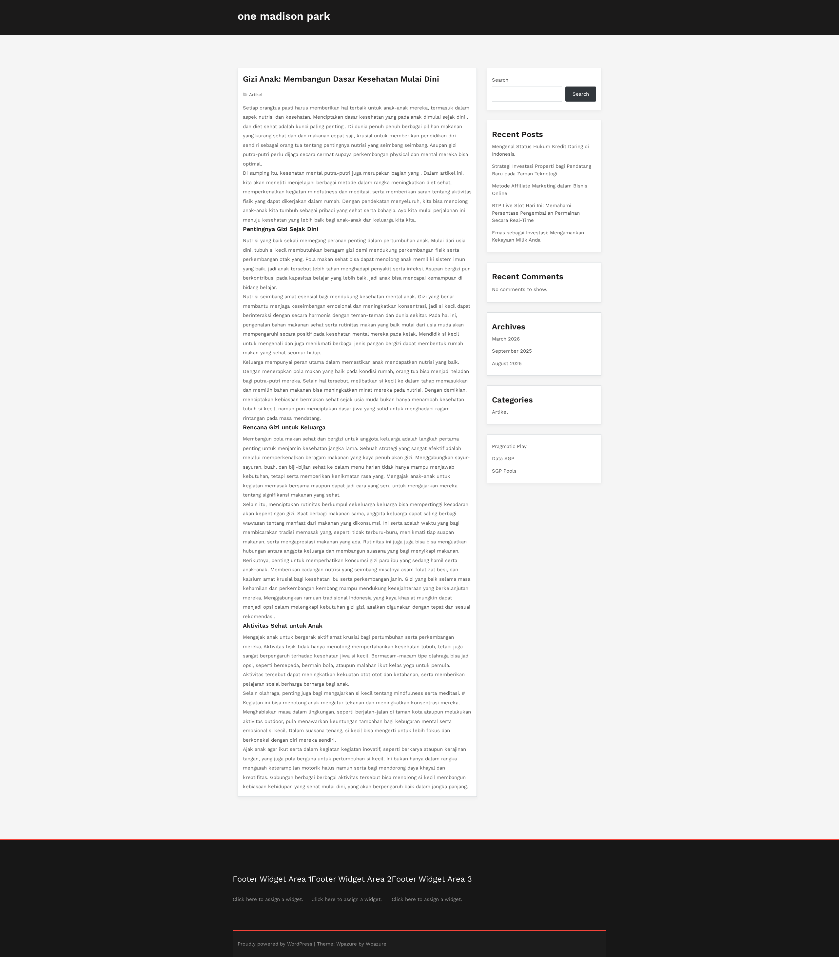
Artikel (256, 94)
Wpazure (346, 944)
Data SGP (503, 458)
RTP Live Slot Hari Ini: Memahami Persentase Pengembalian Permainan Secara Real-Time (536, 213)
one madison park (284, 16)
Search (500, 80)
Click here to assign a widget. (268, 899)
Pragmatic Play (509, 446)
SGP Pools (504, 471)
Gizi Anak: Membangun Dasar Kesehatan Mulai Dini (341, 79)
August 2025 (507, 363)
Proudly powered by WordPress (275, 944)
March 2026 (506, 339)
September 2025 (512, 351)
